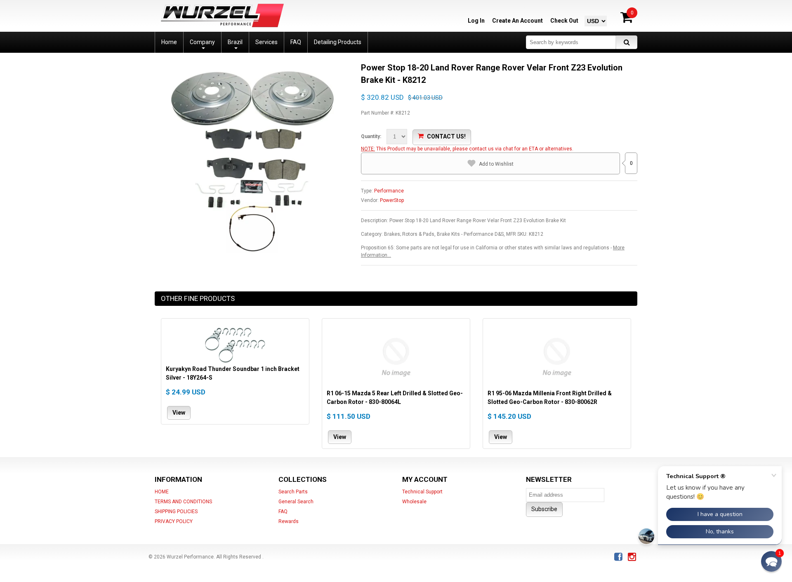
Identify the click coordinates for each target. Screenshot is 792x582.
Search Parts (293, 492)
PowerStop (392, 200)
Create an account (517, 20)
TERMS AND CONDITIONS (183, 502)
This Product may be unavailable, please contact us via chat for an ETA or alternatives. (474, 149)
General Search (296, 502)
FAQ (283, 511)
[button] (771, 561)
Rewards (288, 521)
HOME (162, 492)
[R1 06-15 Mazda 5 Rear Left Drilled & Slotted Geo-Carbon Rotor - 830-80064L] (396, 356)
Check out (564, 20)
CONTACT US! (446, 136)
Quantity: (371, 136)
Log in (476, 20)
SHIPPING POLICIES (176, 511)
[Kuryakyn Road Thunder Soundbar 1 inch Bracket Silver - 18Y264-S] (235, 344)
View (178, 412)
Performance (389, 191)
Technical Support (422, 492)
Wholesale (414, 502)
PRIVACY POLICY (174, 521)
